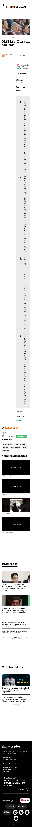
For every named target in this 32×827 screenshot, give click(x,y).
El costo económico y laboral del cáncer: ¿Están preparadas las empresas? (15, 690)
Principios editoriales (8, 762)
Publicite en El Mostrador (9, 767)
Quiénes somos (6, 757)
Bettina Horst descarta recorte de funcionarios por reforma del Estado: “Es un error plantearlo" (16, 624)
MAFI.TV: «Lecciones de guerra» (8, 475)
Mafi (16, 444)
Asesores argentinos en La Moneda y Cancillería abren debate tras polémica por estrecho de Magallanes (25, 294)
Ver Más (22, 55)
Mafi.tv (22, 444)
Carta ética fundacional (9, 759)
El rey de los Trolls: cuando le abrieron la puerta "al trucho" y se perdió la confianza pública (25, 369)
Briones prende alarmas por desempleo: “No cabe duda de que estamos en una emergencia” (16, 610)
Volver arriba (6, 800)
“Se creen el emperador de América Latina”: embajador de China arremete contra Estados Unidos (14, 587)
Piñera (25, 447)
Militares (5, 447)
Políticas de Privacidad (9, 764)
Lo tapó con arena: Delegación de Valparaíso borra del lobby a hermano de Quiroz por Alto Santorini (25, 214)
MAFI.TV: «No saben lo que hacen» (8, 494)
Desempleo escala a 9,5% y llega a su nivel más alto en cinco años (14, 632)
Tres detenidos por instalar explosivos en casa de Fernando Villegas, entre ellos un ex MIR (14, 699)
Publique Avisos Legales (9, 769)
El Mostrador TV (12, 55)
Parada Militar (16, 447)
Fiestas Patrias (7, 444)
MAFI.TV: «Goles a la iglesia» (7, 532)
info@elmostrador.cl (17, 753)
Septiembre (6, 451)
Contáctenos (5, 771)
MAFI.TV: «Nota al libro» (6, 513)
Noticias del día (12, 667)
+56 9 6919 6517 (6, 753)
